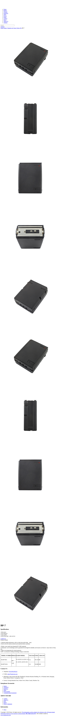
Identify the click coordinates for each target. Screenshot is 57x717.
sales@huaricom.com (12, 674)
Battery (5, 10)
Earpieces (6, 13)
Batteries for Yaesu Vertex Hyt (14, 28)
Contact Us (3, 638)
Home (5, 9)
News (5, 20)
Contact (5, 18)
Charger (5, 12)
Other (5, 14)
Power (5, 16)
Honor (5, 702)
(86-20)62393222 (13, 671)
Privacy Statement (8, 704)
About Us (6, 21)
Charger (6, 687)
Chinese (5, 22)
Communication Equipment (10, 692)
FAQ (5, 701)
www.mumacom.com (6, 715)
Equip (5, 17)
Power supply (7, 691)
